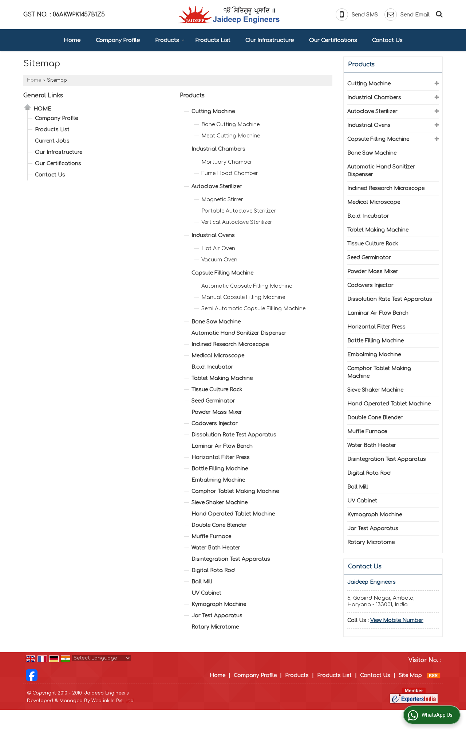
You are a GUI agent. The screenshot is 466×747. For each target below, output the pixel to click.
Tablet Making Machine (222, 378)
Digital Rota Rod (213, 570)
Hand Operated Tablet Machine (233, 514)
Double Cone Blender (219, 525)
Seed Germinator (213, 401)
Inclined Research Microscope (230, 344)
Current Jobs (52, 141)
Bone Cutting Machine (230, 124)
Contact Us (387, 40)
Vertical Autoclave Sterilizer (236, 222)
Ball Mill (201, 581)
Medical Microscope (217, 355)
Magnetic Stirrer (222, 199)
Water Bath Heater (215, 547)
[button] (396, 620)
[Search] (438, 13)
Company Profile (118, 40)
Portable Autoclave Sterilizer (238, 211)
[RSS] (433, 675)
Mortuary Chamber (226, 162)
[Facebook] (31, 675)
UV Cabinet (206, 593)
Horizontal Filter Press (220, 457)
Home (72, 40)
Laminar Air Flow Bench (222, 446)
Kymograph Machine (218, 604)
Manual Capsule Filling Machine (243, 297)
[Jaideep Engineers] (229, 14)
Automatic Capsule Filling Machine (246, 286)
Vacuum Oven (219, 259)
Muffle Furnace (211, 536)
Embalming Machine (218, 480)
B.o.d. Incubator (212, 367)
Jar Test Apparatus (216, 615)
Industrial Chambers (218, 149)
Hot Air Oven (218, 248)
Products (167, 40)
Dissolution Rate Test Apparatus (233, 434)
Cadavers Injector (214, 423)
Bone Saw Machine (216, 321)
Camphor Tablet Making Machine (235, 491)
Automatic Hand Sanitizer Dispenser (239, 333)
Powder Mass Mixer (216, 412)
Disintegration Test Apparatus (230, 559)
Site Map (410, 675)
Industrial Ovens (213, 235)
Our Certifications (333, 40)
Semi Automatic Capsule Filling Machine (253, 308)
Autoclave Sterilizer (216, 186)
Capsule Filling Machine (222, 273)
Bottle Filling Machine (219, 468)
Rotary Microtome (215, 627)
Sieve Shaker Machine (219, 502)
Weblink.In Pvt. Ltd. (113, 700)
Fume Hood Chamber (229, 173)
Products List (212, 40)
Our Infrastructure (269, 40)
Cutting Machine (213, 111)
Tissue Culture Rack (216, 389)
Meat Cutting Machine (230, 136)
